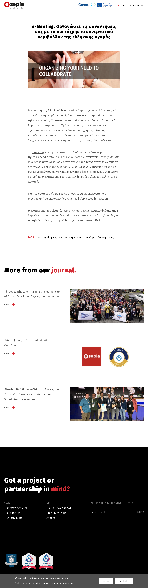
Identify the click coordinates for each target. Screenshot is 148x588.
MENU (135, 5)
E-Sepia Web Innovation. (93, 198)
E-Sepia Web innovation (62, 110)
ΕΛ (124, 5)
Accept (106, 581)
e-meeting (61, 120)
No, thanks (124, 581)
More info (69, 583)
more (6, 304)
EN (119, 5)
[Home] (14, 5)
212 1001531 (14, 512)
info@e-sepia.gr (17, 507)
